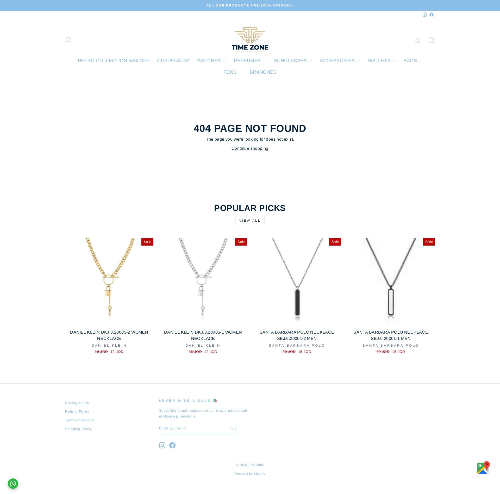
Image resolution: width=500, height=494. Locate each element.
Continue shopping (250, 148)
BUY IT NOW (109, 320)
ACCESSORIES (338, 60)
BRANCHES (263, 72)
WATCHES (209, 60)
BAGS (410, 60)
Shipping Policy (78, 429)
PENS (230, 72)
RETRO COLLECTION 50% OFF (113, 60)
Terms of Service (79, 420)
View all (250, 220)
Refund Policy (77, 412)
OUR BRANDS (173, 60)
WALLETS (380, 60)
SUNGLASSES (291, 60)
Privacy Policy (77, 403)
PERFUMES (248, 60)
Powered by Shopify (250, 474)
